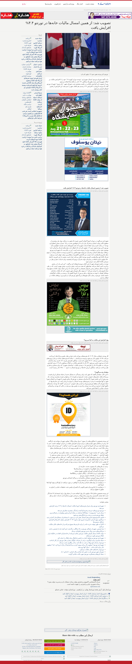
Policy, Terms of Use (97, 649)
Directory (39, 648)
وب (32, 643)
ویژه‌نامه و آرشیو (68, 4)
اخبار (36, 644)
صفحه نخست (89, 4)
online (27, 648)
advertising (38, 646)
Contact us (96, 644)
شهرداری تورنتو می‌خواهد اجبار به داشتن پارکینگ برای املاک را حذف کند (81, 538)
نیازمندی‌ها (48, 4)
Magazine (24, 648)
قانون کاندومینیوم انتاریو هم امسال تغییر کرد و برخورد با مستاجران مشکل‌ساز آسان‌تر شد (75, 517)
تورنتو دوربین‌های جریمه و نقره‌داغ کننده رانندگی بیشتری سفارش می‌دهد (81, 510)
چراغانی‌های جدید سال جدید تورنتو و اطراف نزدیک (88, 531)
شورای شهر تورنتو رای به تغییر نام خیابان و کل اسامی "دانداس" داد (82, 552)
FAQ (95, 646)
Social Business (32, 648)
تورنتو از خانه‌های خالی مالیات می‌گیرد (92, 549)
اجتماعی (33, 644)
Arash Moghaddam (93, 577)
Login (95, 648)
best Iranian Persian (29, 646)
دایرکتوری (57, 4)
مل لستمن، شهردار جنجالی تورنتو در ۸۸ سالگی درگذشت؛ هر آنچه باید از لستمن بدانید (76, 529)
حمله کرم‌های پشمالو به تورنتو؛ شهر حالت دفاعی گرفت (86, 554)
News (35, 646)
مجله (34, 643)
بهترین (36, 643)
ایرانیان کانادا (24, 643)
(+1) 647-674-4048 (74, 643)
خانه (110, 9)
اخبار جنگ (80, 4)
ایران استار (40, 643)
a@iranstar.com (95, 586)
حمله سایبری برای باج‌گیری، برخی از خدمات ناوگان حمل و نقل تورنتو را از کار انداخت (76, 540)
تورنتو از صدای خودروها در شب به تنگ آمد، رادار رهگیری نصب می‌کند (81, 542)
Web (36, 648)
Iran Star (23, 646)
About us (95, 643)
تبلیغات (30, 644)
